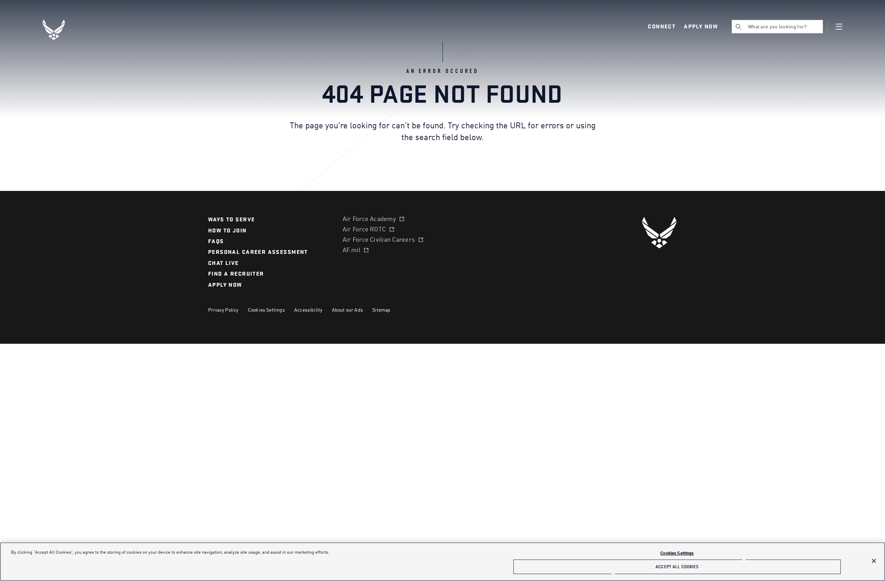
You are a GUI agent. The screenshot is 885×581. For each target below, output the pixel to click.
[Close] (874, 561)
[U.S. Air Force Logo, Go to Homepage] (58, 29)
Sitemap (381, 310)
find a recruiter (236, 274)
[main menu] (839, 26)
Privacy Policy (223, 310)
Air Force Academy (369, 219)
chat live (223, 263)
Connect (662, 26)
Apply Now (701, 26)
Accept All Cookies (676, 567)
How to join (227, 230)
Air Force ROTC (364, 230)
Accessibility (308, 310)
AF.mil (351, 250)
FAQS (216, 241)
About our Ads (347, 310)
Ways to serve (231, 219)
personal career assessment (258, 252)
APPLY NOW (225, 285)
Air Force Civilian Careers (379, 240)
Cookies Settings (266, 310)
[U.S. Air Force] (659, 232)
